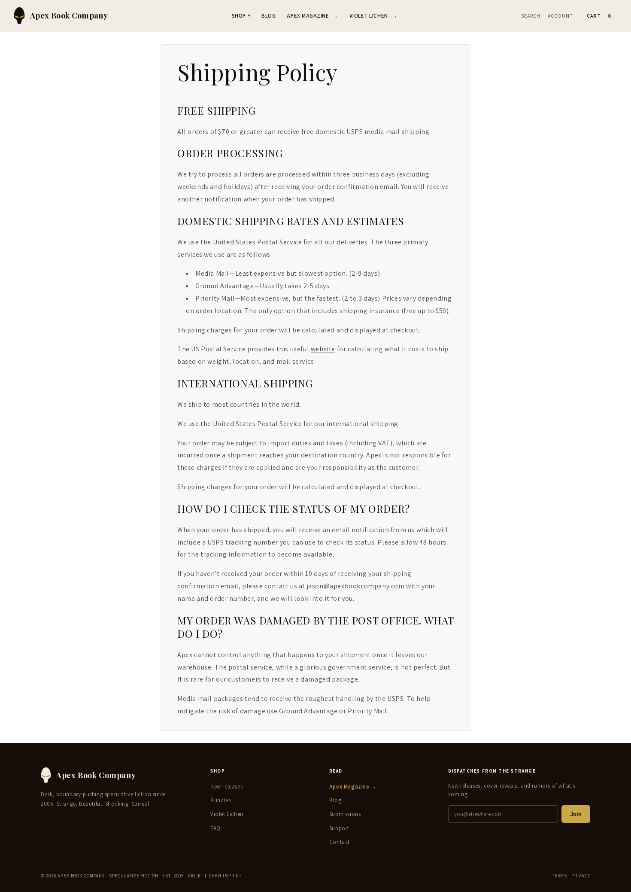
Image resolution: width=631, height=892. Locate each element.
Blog (268, 15)
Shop (241, 15)
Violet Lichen (373, 15)
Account (560, 15)
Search (530, 15)
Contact (339, 842)
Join (576, 814)
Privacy (580, 876)
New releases (226, 786)
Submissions (345, 814)
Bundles (220, 800)
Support (339, 828)
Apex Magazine (312, 15)
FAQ (215, 828)
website (323, 348)
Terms (559, 876)
